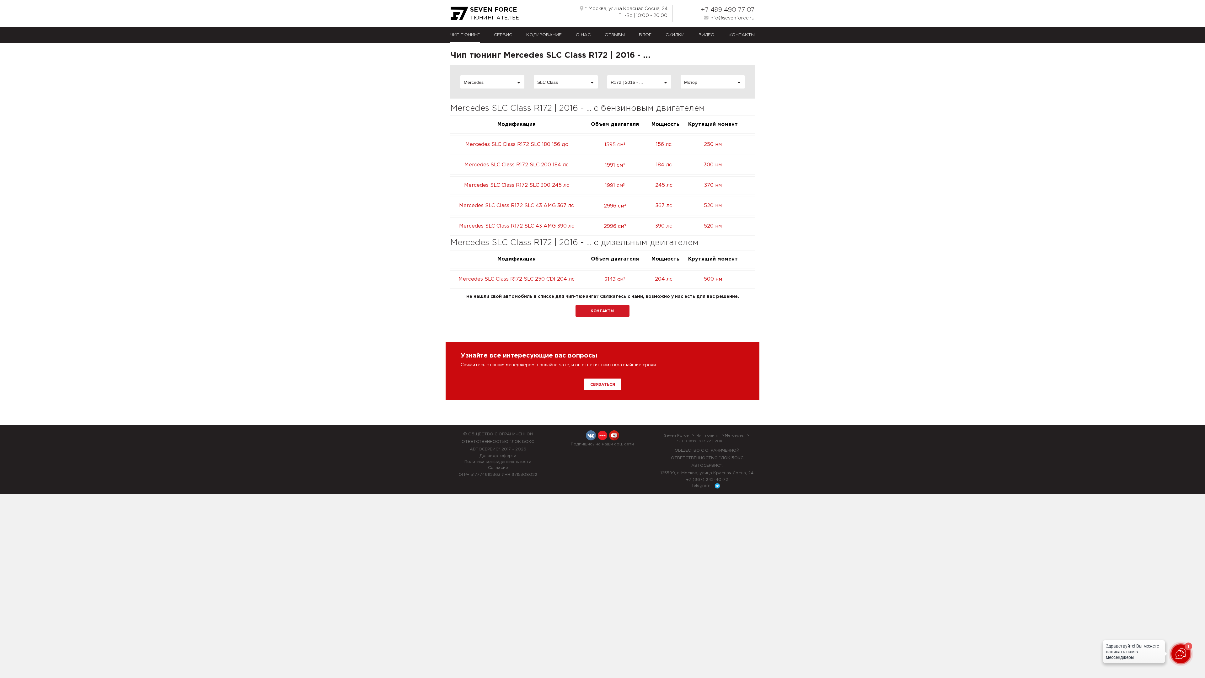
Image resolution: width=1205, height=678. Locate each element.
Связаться (602, 384)
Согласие (498, 468)
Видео (707, 35)
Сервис (503, 35)
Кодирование (544, 35)
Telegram (701, 485)
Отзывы (615, 35)
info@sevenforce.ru (731, 18)
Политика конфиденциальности (497, 462)
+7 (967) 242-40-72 (707, 480)
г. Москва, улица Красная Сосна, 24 (625, 9)
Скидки (675, 35)
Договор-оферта (498, 456)
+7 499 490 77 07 (727, 10)
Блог (645, 35)
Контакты (742, 35)
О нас (583, 35)
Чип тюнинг (465, 35)
